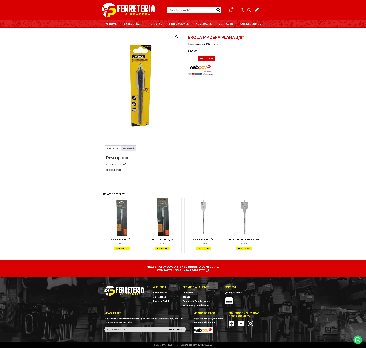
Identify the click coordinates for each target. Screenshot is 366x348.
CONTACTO (226, 23)
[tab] (113, 148)
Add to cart (206, 59)
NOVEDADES (204, 23)
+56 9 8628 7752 (194, 270)
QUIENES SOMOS (250, 23)
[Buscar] (218, 10)
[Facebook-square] (232, 323)
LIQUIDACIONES (179, 23)
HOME (112, 23)
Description (112, 148)
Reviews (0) (128, 148)
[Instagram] (251, 323)
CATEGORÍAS (132, 23)
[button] (357, 339)
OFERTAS (156, 23)
